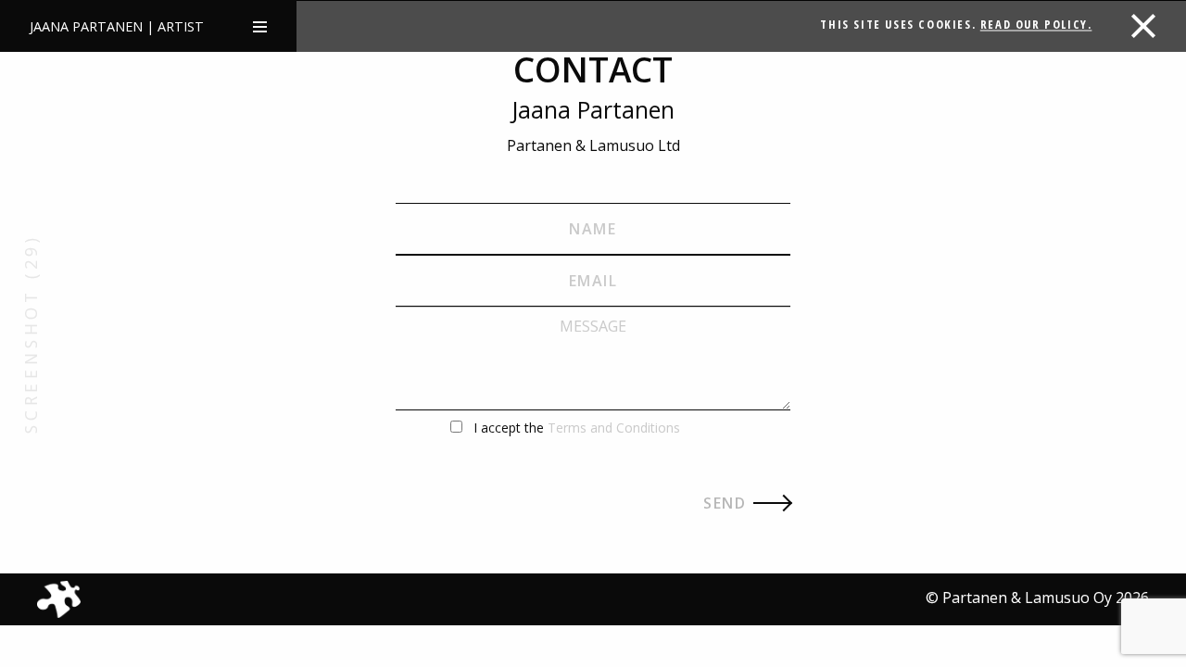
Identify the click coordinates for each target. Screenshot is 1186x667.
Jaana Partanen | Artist (117, 26)
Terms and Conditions (614, 427)
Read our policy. (1036, 24)
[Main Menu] (260, 26)
